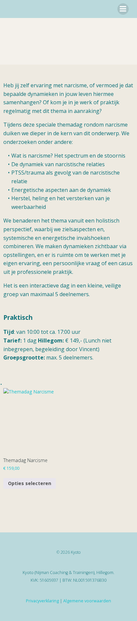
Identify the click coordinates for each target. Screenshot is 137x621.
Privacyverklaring (42, 601)
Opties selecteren (29, 483)
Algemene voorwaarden (87, 601)
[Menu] (123, 9)
